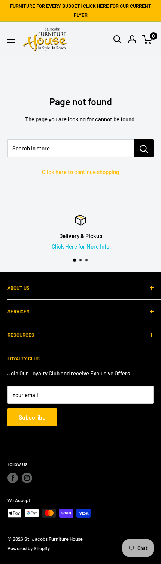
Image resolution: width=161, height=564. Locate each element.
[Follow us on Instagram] (27, 478)
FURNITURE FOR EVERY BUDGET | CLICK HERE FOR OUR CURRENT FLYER (80, 10)
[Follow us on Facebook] (12, 478)
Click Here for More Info (80, 246)
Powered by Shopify (28, 548)
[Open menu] (11, 40)
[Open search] (117, 39)
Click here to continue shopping (80, 171)
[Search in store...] (144, 148)
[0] (147, 39)
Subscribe (32, 417)
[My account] (132, 39)
